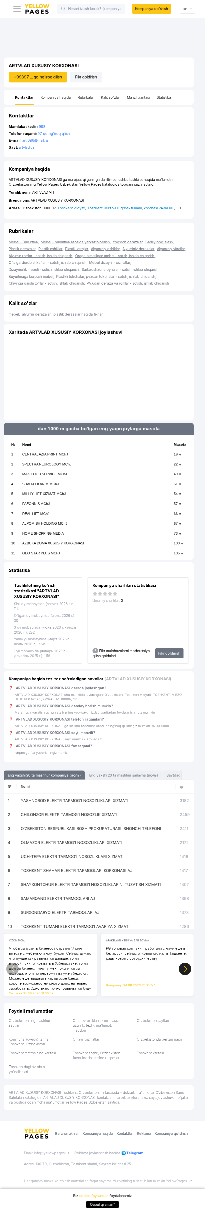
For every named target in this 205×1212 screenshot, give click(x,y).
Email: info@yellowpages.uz (47, 1153)
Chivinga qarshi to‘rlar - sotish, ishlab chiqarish (47, 283)
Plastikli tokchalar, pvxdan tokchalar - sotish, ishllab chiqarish (106, 276)
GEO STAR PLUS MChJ (41, 553)
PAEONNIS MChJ (36, 504)
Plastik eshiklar (50, 249)
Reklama (144, 1133)
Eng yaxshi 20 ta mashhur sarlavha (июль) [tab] (123, 775)
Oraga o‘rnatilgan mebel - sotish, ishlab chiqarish (115, 256)
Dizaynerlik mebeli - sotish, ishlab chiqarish (44, 269)
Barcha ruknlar (67, 1133)
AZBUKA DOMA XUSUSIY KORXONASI (53, 543)
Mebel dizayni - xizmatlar (110, 262)
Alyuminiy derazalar (138, 249)
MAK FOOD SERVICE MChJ (44, 474)
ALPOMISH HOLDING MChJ (44, 523)
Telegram (135, 1153)
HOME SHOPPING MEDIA (43, 533)
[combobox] (187, 9)
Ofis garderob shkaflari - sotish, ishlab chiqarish (48, 262)
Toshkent (95, 208)
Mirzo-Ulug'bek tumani (123, 208)
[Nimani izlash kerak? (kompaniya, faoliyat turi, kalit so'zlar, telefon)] (63, 8)
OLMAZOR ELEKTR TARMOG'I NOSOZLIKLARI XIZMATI (71, 842)
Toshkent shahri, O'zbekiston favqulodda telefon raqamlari (96, 1055)
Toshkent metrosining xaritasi (32, 1053)
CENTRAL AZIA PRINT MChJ (45, 454)
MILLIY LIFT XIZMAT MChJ (44, 494)
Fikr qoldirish (86, 76)
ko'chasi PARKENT (159, 208)
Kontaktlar (125, 1133)
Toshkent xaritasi (150, 1053)
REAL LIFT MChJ (36, 514)
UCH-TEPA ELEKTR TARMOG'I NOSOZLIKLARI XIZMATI (72, 856)
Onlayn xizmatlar (86, 1039)
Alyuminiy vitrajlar (171, 249)
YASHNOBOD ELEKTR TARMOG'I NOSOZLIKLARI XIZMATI (74, 800)
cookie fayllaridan (93, 1196)
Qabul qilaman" (102, 1204)
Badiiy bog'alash (160, 242)
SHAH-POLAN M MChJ (40, 484)
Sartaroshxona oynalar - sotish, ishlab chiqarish (121, 269)
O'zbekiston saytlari (153, 1020)
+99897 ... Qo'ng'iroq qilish (38, 76)
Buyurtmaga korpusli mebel (31, 276)
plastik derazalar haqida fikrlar (78, 314)
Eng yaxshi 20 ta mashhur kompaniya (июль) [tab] (44, 775)
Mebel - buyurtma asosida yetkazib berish (76, 242)
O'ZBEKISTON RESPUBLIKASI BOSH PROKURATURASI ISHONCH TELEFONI (91, 828)
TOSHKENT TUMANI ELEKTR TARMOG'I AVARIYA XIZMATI (75, 926)
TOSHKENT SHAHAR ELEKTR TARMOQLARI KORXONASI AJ (76, 870)
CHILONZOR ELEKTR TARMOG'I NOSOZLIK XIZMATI (69, 814)
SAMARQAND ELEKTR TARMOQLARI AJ (58, 898)
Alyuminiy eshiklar (105, 249)
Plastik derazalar (22, 249)
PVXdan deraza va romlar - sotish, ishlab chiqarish (128, 283)
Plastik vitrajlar (77, 249)
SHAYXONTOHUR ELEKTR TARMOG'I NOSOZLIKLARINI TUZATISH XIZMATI (91, 884)
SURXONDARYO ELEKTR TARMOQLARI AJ (60, 912)
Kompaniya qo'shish (151, 8)
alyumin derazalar (37, 314)
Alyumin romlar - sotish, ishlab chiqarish (41, 256)
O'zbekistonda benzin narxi (159, 1039)
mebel (14, 314)
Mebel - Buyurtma (24, 242)
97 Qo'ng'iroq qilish (54, 133)
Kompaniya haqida (98, 1133)
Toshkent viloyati (71, 208)
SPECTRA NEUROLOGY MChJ (47, 464)
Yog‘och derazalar (128, 242)
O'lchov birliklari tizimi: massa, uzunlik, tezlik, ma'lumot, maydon (96, 1025)
